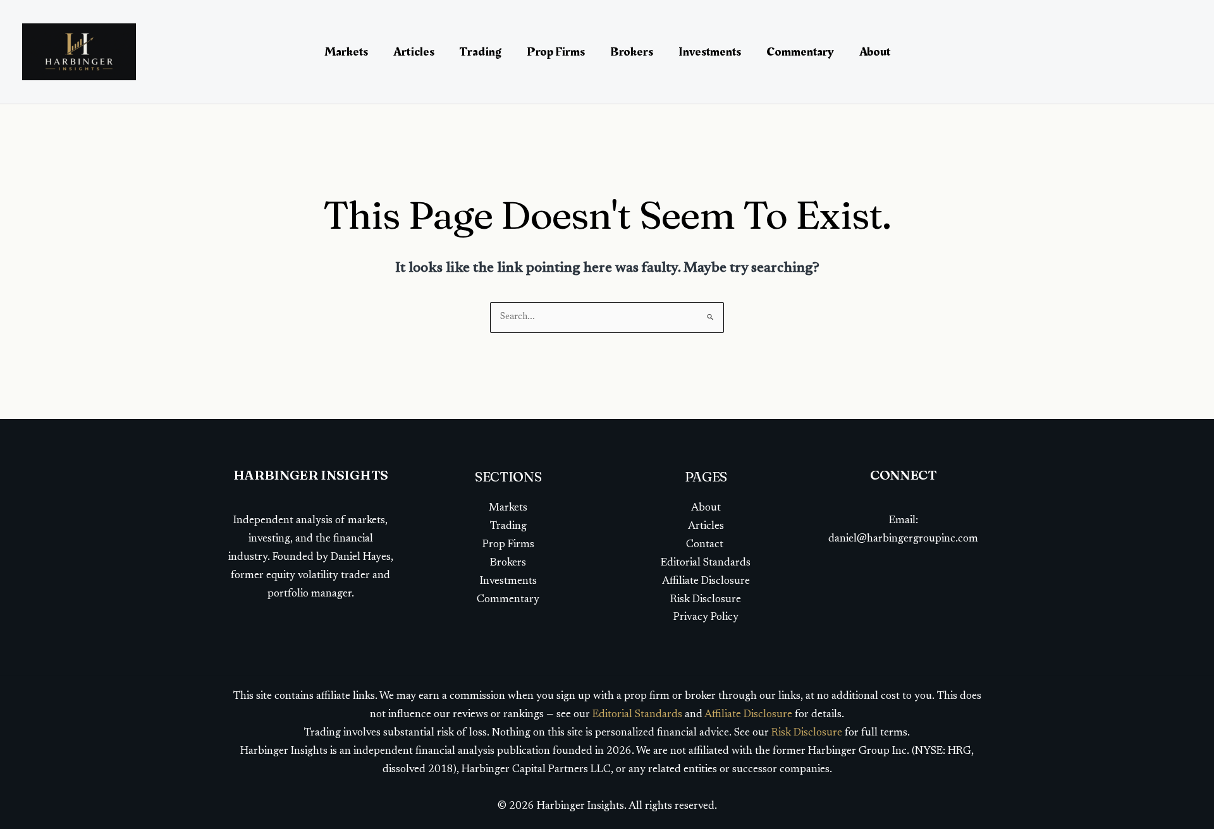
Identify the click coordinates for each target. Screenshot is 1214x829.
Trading (480, 51)
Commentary (800, 51)
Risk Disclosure (705, 600)
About (874, 51)
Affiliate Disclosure (706, 581)
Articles (413, 51)
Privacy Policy (706, 617)
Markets (346, 51)
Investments (709, 51)
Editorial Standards (706, 563)
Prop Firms (556, 51)
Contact (706, 545)
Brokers (631, 51)
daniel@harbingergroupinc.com (903, 539)
